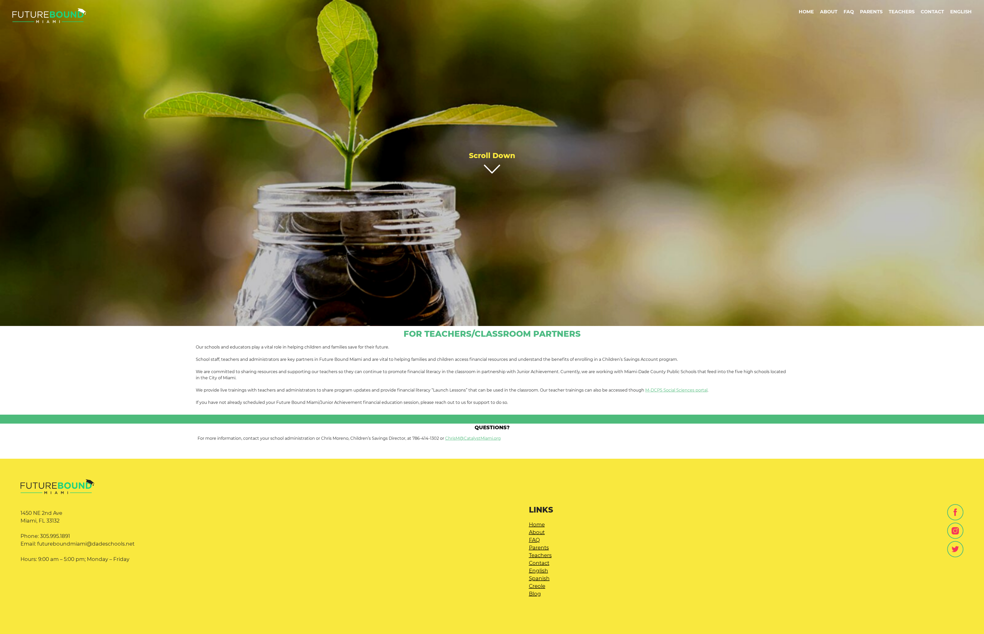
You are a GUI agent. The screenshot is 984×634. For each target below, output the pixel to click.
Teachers (902, 12)
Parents (871, 12)
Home (806, 12)
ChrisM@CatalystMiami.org (473, 438)
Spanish (539, 578)
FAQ (849, 12)
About (828, 12)
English (538, 571)
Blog (535, 594)
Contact (932, 12)
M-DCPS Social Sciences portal (676, 390)
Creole (537, 586)
